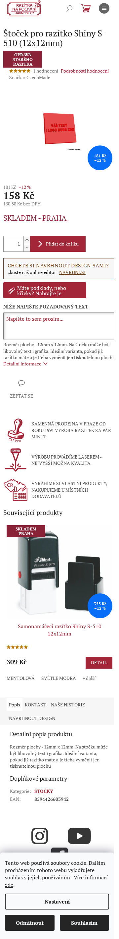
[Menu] (104, 8)
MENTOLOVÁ (21, 678)
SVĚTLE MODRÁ (58, 678)
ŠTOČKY (43, 791)
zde (9, 884)
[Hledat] (69, 8)
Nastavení (57, 901)
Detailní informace (22, 363)
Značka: (29, 77)
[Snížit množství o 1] (26, 247)
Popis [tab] (14, 704)
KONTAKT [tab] (35, 704)
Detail (99, 662)
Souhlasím (84, 922)
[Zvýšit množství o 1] (26, 240)
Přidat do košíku (62, 244)
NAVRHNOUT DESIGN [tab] (32, 718)
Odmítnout (30, 922)
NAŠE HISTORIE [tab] (68, 704)
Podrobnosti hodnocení (85, 71)
